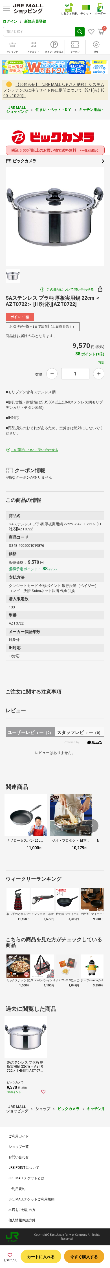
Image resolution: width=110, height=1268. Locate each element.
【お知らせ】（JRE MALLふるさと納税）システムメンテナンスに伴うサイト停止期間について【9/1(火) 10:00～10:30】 (54, 90)
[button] (92, 826)
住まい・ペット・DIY (54, 109)
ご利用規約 (16, 1189)
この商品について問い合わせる (70, 289)
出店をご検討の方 (22, 1210)
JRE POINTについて (23, 1168)
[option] (55, 216)
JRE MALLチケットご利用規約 (31, 1199)
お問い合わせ (18, 1157)
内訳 (101, 362)
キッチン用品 (98, 1109)
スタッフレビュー (79, 732)
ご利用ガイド (18, 1136)
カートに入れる (41, 1256)
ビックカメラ (24, 161)
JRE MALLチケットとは (26, 1178)
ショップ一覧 (18, 1147)
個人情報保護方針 (22, 1220)
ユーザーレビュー (30, 732)
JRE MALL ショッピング (17, 109)
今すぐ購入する (84, 1256)
